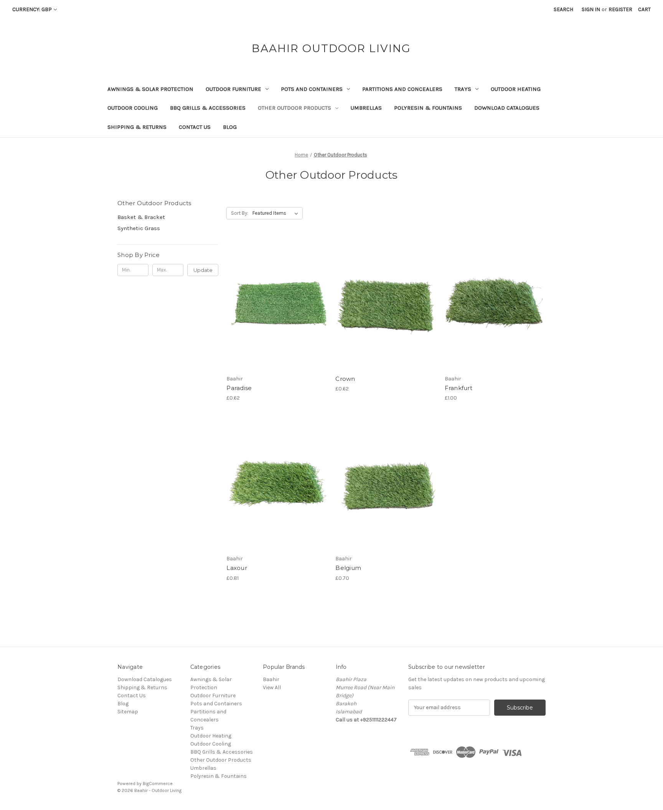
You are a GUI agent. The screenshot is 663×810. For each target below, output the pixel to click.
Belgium (348, 567)
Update (203, 270)
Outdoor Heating (516, 89)
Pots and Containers (312, 89)
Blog (230, 126)
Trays (463, 89)
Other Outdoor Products (294, 107)
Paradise (239, 388)
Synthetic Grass (138, 228)
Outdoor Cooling (132, 107)
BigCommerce (158, 783)
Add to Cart (276, 318)
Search (563, 9)
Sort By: (239, 213)
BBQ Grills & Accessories (208, 107)
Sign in (591, 9)
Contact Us (195, 126)
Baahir (271, 679)
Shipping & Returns (137, 126)
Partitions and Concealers (402, 89)
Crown (345, 378)
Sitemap (127, 711)
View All (272, 687)
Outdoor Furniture (233, 89)
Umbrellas (366, 107)
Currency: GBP (32, 9)
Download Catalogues (506, 107)
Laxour (236, 567)
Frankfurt (458, 388)
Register (620, 9)
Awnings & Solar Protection (150, 89)
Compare (274, 304)
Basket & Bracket (141, 217)
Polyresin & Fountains (428, 107)
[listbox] (276, 213)
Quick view (275, 291)
